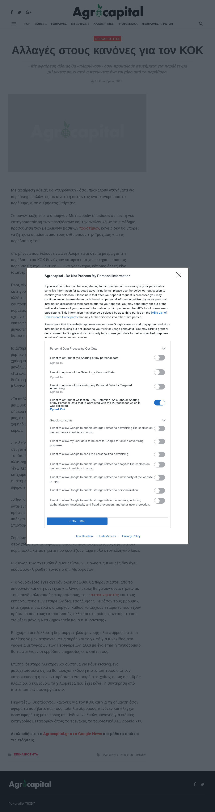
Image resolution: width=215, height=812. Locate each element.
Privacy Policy (131, 536)
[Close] (180, 276)
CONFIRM (77, 521)
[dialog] (107, 406)
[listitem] (107, 348)
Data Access (107, 536)
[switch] (159, 357)
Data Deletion (84, 536)
